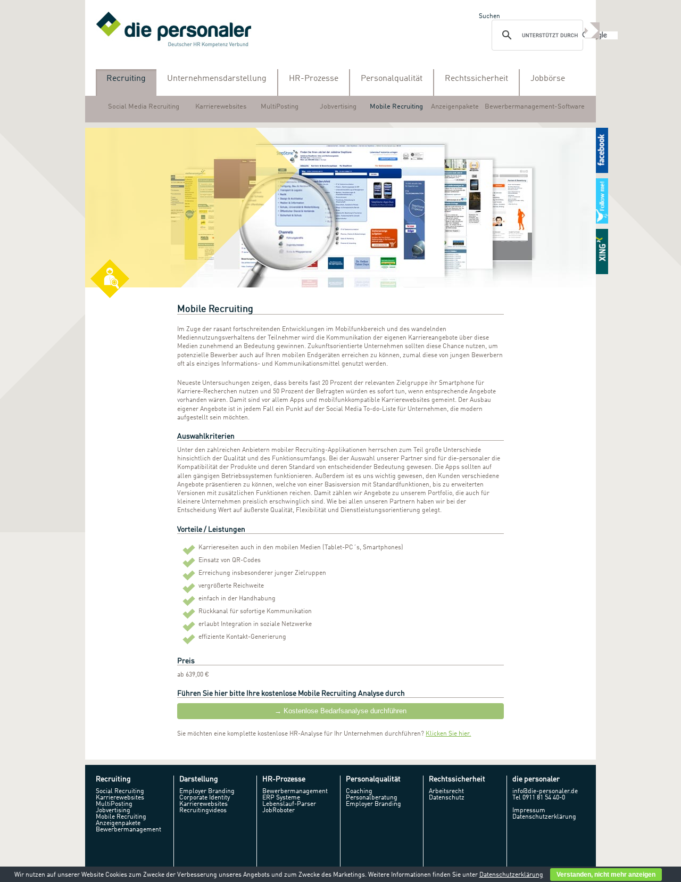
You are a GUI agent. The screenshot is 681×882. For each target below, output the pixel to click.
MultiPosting (279, 106)
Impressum (528, 810)
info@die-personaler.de (545, 791)
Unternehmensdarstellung (217, 79)
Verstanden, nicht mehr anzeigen (606, 874)
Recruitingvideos (203, 810)
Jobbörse (547, 79)
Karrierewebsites (220, 106)
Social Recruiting (120, 791)
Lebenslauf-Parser (289, 804)
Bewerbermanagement (128, 830)
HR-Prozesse (313, 79)
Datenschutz (446, 798)
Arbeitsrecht (446, 791)
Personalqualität (391, 79)
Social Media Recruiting (143, 106)
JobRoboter (278, 810)
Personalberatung (371, 798)
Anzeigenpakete (455, 106)
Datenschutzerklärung (544, 817)
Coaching (359, 791)
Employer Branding (207, 791)
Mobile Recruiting (396, 106)
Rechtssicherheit (476, 79)
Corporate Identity (204, 798)
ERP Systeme (281, 798)
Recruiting (126, 79)
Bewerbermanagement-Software (535, 106)
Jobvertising (338, 106)
